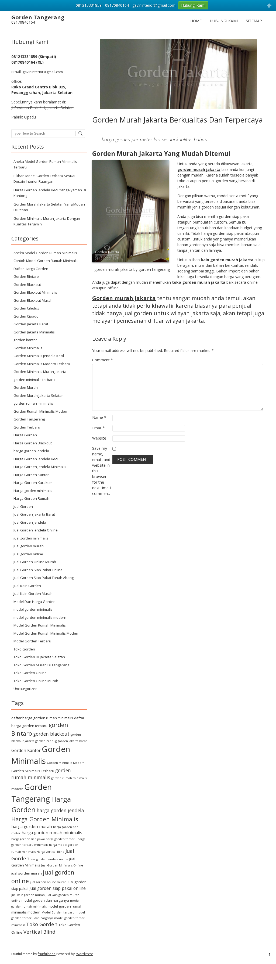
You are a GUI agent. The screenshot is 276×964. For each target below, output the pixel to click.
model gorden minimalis (33, 609)
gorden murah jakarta (198, 169)
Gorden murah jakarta (124, 298)
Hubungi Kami (224, 20)
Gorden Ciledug (26, 308)
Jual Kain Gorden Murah (33, 593)
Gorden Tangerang (29, 419)
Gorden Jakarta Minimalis (34, 332)
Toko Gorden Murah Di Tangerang (41, 665)
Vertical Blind (39, 931)
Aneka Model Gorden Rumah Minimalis (45, 252)
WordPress (84, 954)
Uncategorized (25, 688)
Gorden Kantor (26, 750)
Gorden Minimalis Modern (66, 763)
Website (99, 438)
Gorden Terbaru (26, 427)
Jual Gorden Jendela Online (35, 530)
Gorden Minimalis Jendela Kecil (38, 355)
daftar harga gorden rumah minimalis (42, 717)
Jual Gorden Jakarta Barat (34, 514)
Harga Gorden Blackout (32, 443)
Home (196, 20)
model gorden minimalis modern (39, 617)
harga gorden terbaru (61, 839)
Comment (102, 359)
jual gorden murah (28, 546)
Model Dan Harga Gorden (34, 601)
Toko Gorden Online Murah (35, 680)
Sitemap (254, 20)
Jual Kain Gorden (27, 585)
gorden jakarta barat (72, 741)
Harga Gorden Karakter (32, 482)
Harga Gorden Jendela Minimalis (39, 466)
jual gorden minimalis (30, 538)
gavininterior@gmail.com (43, 71)
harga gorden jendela (31, 450)
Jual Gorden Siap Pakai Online (38, 569)
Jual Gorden (23, 506)
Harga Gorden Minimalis (44, 819)
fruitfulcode (47, 954)
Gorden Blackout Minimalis (35, 292)
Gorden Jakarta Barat (30, 324)
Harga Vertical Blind (50, 852)
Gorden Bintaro (26, 276)
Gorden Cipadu (26, 316)
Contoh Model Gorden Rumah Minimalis (45, 260)
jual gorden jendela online (49, 859)
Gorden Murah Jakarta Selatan (38, 395)
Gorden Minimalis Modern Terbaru (41, 363)
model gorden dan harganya (45, 900)
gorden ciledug (46, 741)
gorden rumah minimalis (33, 403)
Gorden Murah (25, 387)
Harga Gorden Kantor (31, 474)
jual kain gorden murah (28, 895)
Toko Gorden (24, 649)
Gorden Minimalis (27, 348)
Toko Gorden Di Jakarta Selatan (39, 656)
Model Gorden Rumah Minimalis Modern (46, 633)
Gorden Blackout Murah (33, 300)
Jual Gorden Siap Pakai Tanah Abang (43, 577)
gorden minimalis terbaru (34, 379)
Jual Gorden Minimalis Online (62, 865)
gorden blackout (51, 734)
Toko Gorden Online (30, 672)
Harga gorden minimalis (32, 490)
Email (98, 427)
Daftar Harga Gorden (30, 268)
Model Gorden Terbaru (32, 641)
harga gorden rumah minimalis (52, 833)
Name (99, 417)
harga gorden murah (31, 826)
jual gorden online (28, 554)
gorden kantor (25, 339)
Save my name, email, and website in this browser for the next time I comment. (101, 471)
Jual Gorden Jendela (29, 522)
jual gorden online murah (48, 882)
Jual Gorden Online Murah (34, 561)
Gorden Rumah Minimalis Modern (40, 411)
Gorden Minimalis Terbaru (32, 770)
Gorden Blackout (27, 284)
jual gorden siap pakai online (57, 888)
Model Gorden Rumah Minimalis (39, 625)
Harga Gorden (25, 435)
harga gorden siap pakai (28, 839)
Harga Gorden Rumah (31, 498)
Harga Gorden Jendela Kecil (35, 458)
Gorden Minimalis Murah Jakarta (39, 371)
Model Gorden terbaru (58, 912)
